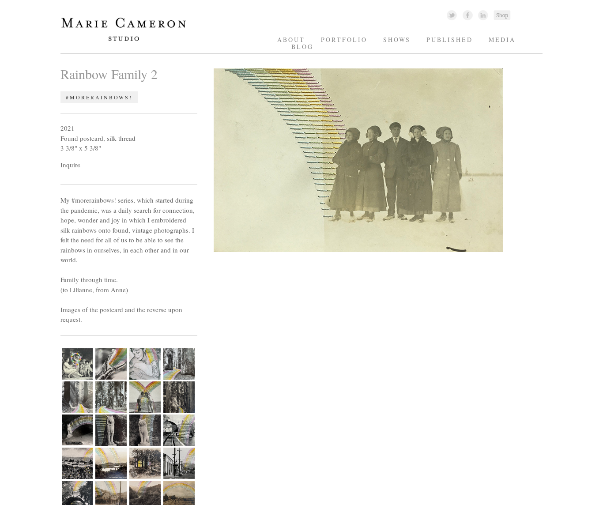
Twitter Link (451, 14)
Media (502, 39)
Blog (302, 46)
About (291, 39)
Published (449, 39)
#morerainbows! (99, 97)
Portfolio (344, 39)
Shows (397, 39)
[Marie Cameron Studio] (128, 40)
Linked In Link (482, 14)
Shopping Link (502, 14)
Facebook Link (467, 14)
